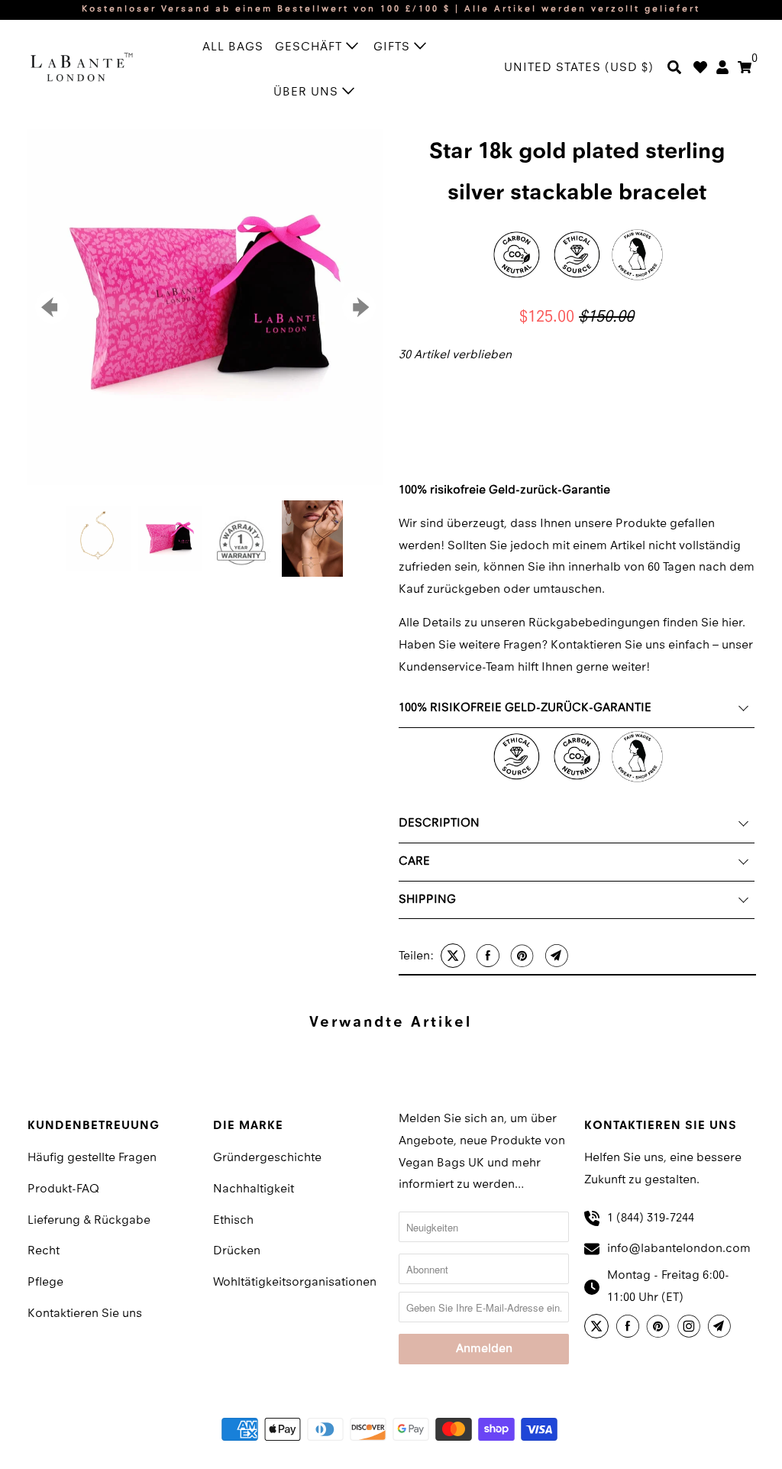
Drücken (236, 1251)
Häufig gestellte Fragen (92, 1158)
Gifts (393, 47)
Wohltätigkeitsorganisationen (294, 1282)
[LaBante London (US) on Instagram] (691, 1328)
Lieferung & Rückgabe (88, 1221)
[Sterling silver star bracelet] (205, 307)
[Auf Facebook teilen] (486, 955)
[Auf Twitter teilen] (451, 955)
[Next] (359, 307)
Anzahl (413, 381)
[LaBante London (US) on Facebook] (630, 1328)
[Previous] (52, 307)
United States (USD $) (579, 68)
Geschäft (310, 47)
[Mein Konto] (722, 69)
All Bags (232, 47)
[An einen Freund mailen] (554, 955)
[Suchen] (674, 69)
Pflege (45, 1282)
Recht (43, 1251)
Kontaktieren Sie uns (84, 1314)
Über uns (307, 92)
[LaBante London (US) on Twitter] (598, 1328)
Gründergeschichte (267, 1158)
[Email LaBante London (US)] (721, 1328)
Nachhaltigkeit (253, 1189)
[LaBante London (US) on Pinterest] (660, 1328)
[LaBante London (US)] (81, 66)
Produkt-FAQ (63, 1189)
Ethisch (233, 1221)
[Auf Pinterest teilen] (520, 955)
